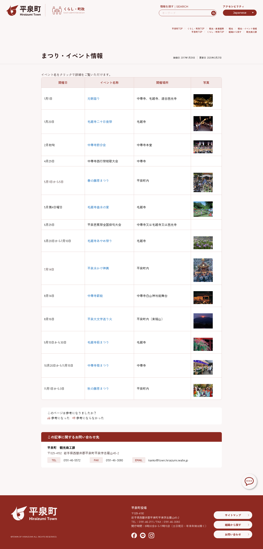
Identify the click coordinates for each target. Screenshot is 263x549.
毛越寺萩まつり (98, 342)
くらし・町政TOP (195, 28)
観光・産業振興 (216, 28)
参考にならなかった (89, 418)
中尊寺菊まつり (98, 365)
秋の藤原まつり (98, 388)
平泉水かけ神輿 (98, 268)
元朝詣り (93, 98)
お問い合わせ (233, 534)
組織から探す (235, 31)
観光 (231, 28)
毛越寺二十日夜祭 (99, 121)
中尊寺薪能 (95, 295)
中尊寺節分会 (96, 144)
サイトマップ (233, 515)
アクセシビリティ (233, 6)
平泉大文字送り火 (99, 319)
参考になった (60, 418)
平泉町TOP (177, 28)
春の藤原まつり (98, 180)
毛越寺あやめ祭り (99, 240)
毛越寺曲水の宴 (98, 207)
